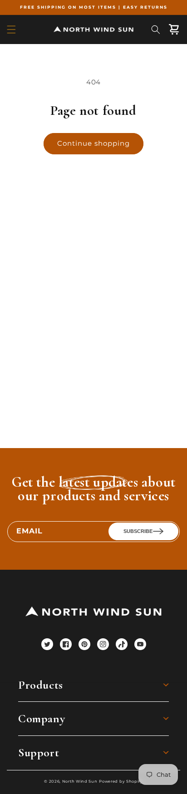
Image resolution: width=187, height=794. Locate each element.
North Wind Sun (80, 781)
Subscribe (138, 531)
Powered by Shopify (121, 781)
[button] (11, 29)
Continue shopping (93, 143)
